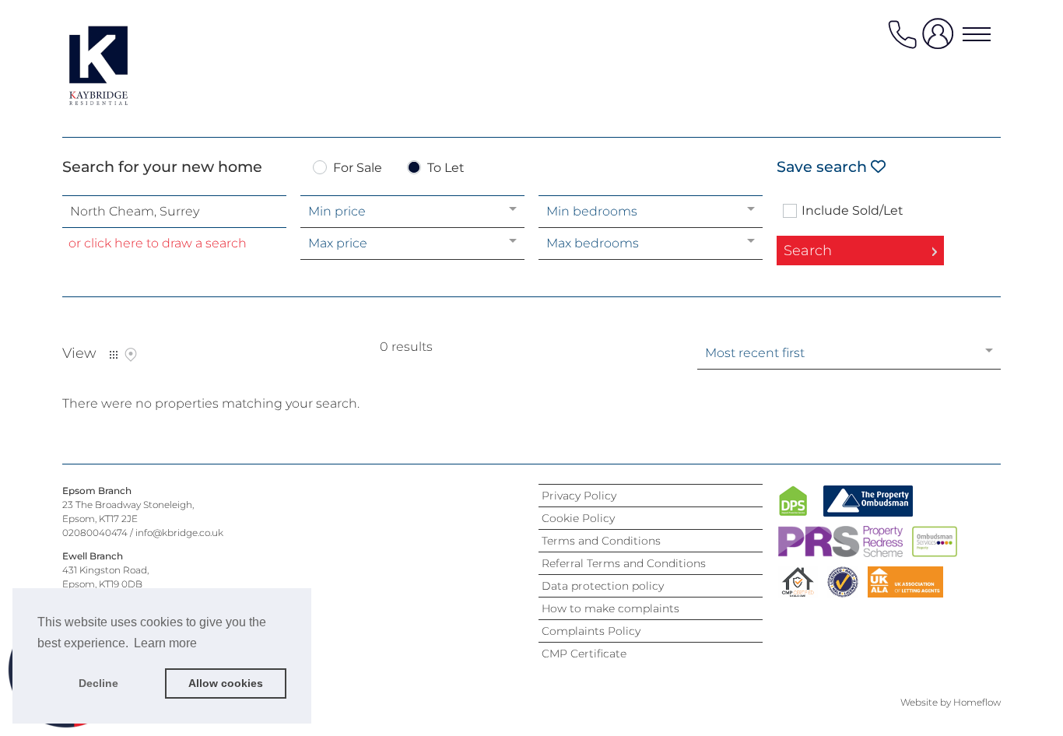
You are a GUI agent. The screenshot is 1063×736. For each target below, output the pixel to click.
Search (808, 250)
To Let (446, 168)
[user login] (941, 40)
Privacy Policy (579, 496)
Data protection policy (603, 586)
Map (131, 355)
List (114, 355)
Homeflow (977, 702)
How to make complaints (610, 608)
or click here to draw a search (157, 243)
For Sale (357, 168)
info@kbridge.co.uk (179, 532)
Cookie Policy (578, 518)
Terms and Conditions (601, 541)
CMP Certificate (584, 654)
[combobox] (174, 211)
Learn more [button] (165, 643)
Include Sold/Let (852, 211)
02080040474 (95, 532)
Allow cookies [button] (225, 683)
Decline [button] (98, 683)
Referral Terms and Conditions (624, 563)
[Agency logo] (124, 65)
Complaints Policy (591, 631)
